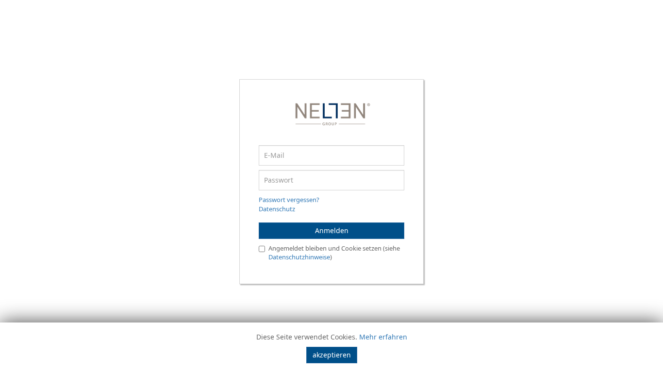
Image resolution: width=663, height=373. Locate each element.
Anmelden (331, 230)
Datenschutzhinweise (299, 257)
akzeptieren (332, 354)
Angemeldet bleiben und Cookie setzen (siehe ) (334, 253)
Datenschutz (277, 208)
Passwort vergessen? (289, 199)
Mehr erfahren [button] (383, 336)
